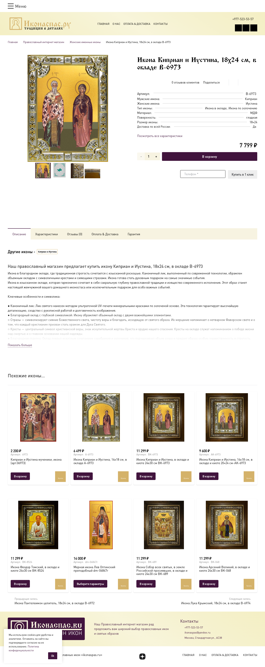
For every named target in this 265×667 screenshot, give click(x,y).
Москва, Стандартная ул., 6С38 (203, 637)
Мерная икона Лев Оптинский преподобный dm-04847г (94, 568)
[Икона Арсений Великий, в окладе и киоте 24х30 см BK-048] (226, 525)
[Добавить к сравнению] (254, 82)
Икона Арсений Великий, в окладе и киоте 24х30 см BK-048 (224, 568)
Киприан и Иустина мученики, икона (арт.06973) (36, 461)
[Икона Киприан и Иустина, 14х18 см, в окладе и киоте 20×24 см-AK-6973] (226, 417)
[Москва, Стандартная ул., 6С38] (182, 637)
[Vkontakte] (238, 27)
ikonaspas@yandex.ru (197, 632)
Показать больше (20, 345)
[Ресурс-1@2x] (40, 23)
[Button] (255, 6)
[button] (17, 6)
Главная (103, 23)
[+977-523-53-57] (182, 627)
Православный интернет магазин (43, 42)
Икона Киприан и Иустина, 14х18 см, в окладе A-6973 (100, 461)
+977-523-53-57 (193, 627)
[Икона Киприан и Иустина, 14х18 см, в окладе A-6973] (101, 417)
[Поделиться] (224, 82)
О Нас (116, 23)
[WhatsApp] (245, 27)
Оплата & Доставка (136, 23)
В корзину (209, 156)
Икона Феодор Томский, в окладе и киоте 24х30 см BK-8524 (35, 568)
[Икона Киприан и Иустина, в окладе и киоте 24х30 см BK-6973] (163, 417)
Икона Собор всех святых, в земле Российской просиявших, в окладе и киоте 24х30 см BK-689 (161, 570)
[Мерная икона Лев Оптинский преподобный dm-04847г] (101, 525)
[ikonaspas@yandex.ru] (182, 632)
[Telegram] (253, 27)
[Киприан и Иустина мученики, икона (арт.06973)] (38, 417)
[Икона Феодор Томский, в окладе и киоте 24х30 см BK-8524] (38, 525)
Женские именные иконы (85, 42)
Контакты (160, 23)
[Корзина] (248, 6)
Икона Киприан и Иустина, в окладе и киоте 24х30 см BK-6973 (162, 461)
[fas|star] (142, 656)
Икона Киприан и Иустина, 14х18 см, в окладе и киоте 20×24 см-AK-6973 (226, 461)
